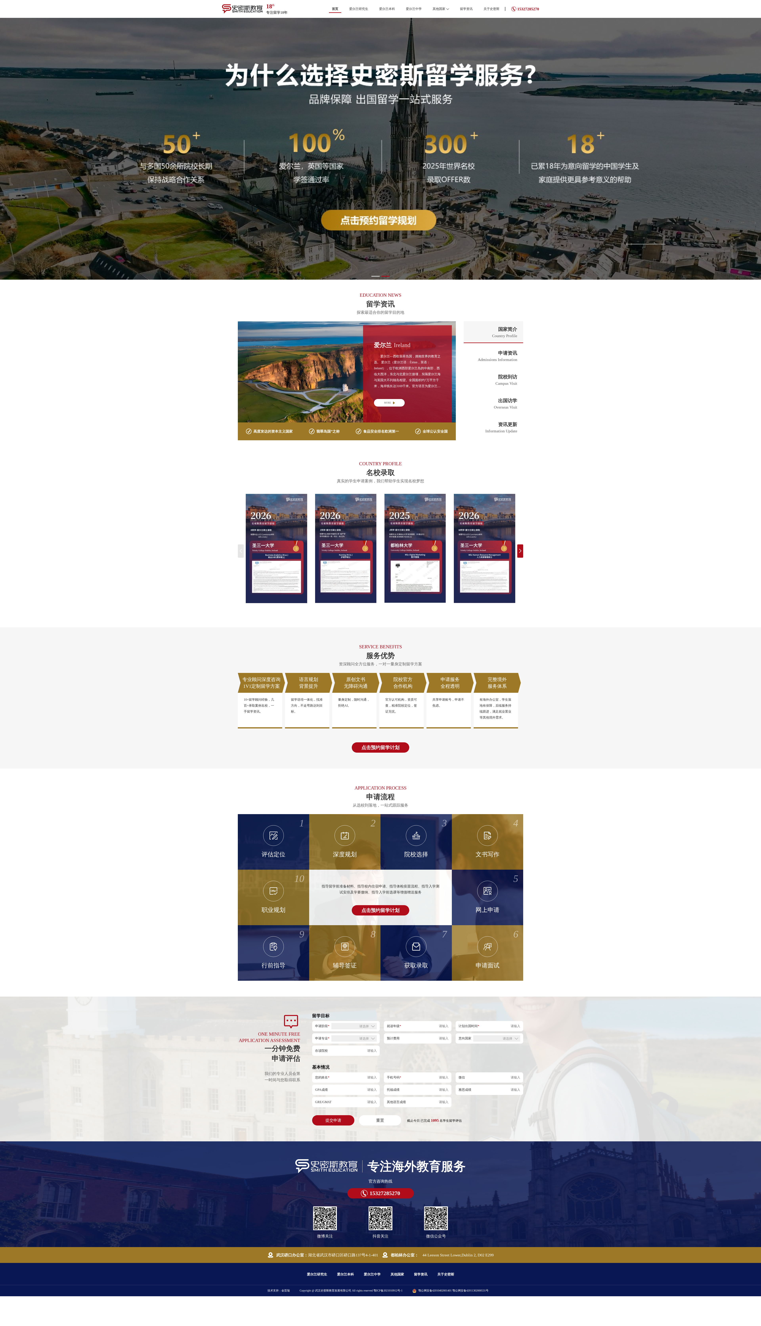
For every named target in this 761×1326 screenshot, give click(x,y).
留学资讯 (466, 9)
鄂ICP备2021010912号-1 (388, 1290)
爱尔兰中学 (414, 9)
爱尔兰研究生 (358, 9)
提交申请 (333, 1120)
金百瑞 (285, 1290)
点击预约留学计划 (380, 747)
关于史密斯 (491, 9)
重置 (380, 1120)
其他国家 (439, 9)
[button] (375, 276)
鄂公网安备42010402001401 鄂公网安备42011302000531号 (453, 1290)
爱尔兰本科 (387, 9)
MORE (387, 402)
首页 (335, 9)
